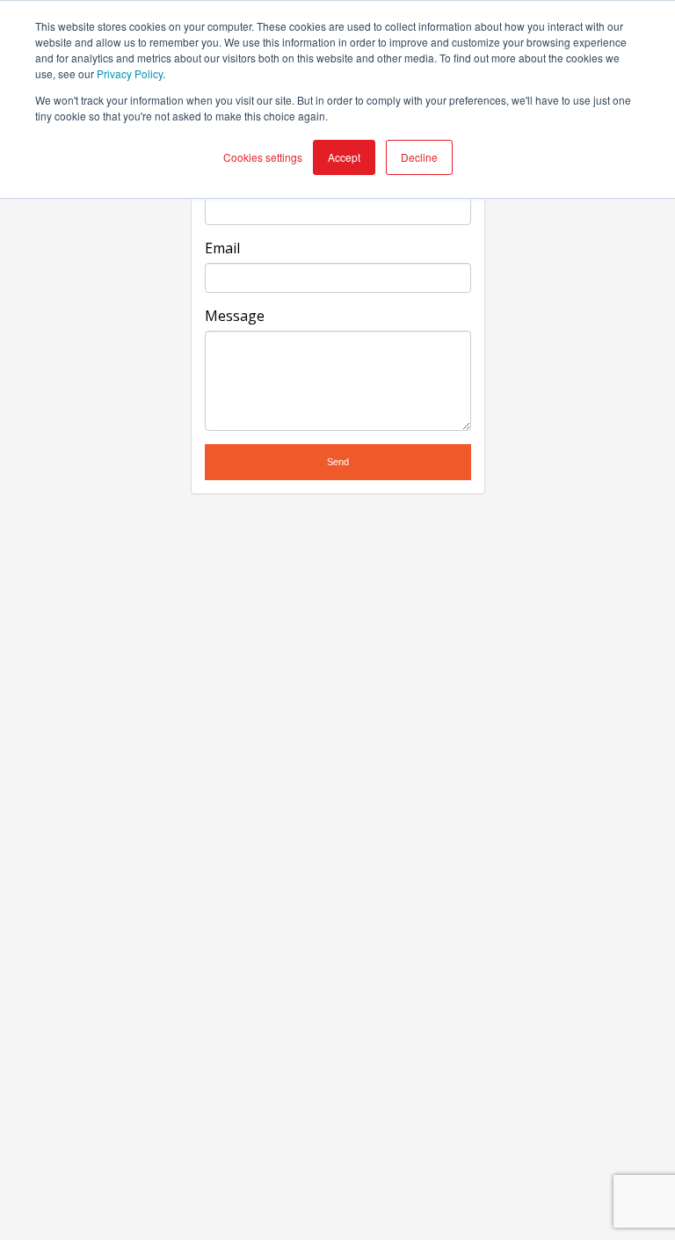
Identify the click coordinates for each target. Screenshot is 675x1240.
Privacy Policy (130, 73)
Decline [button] (419, 157)
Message (235, 315)
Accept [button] (344, 157)
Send (338, 461)
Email (222, 248)
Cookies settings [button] (262, 157)
